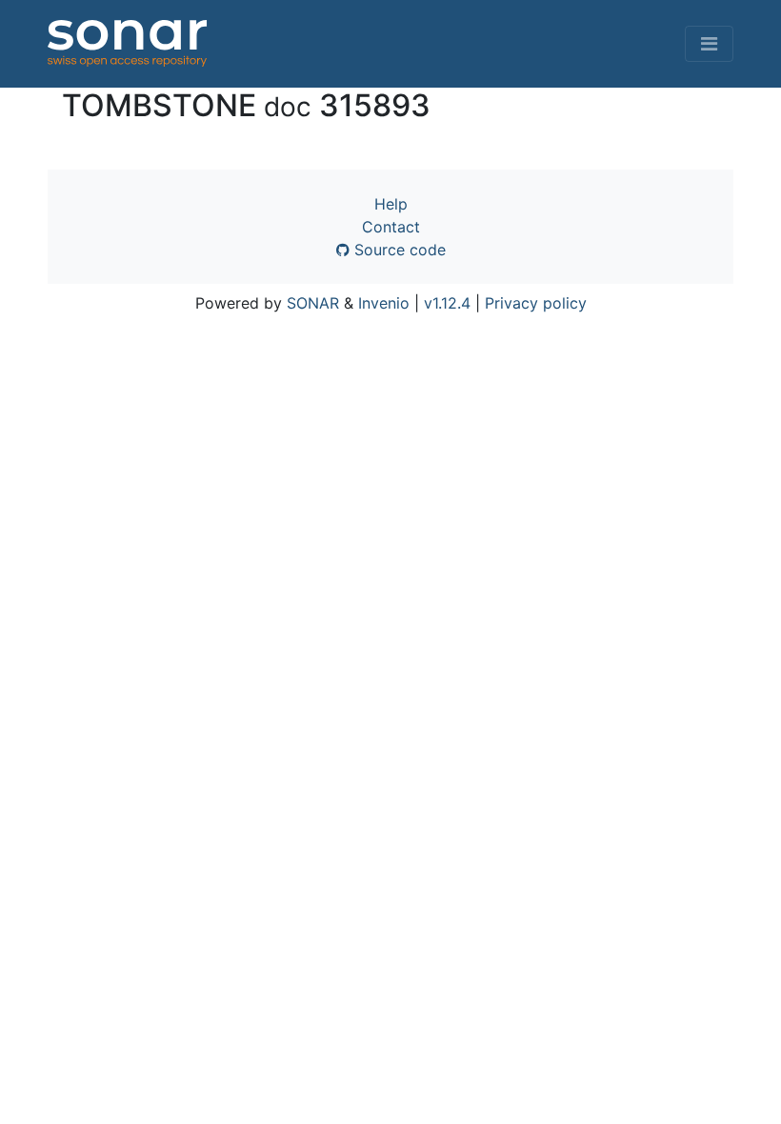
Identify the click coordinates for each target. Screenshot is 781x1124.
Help (391, 203)
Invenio (384, 302)
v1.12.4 (447, 302)
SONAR (313, 302)
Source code (398, 249)
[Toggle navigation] (709, 44)
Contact (391, 226)
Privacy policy (536, 302)
